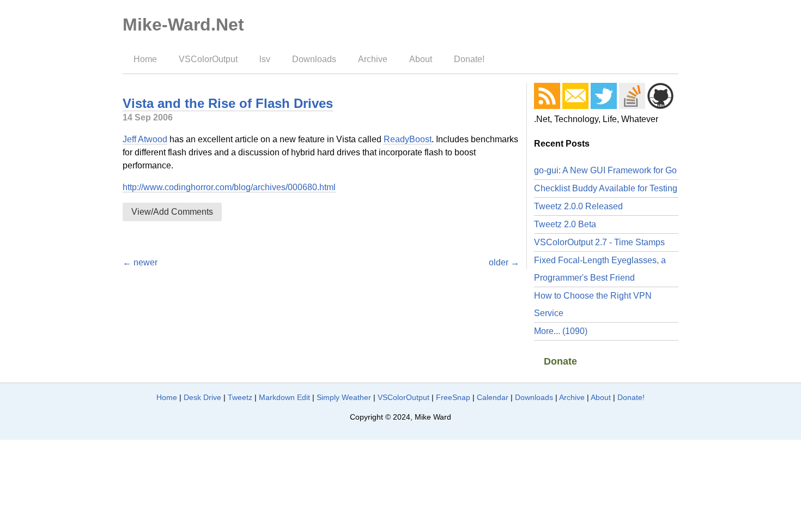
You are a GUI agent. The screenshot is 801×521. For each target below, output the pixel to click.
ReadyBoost (408, 139)
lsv (264, 59)
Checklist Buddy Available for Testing (605, 188)
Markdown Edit (284, 397)
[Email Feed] (575, 96)
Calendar (492, 397)
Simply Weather (344, 397)
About (420, 59)
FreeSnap (453, 397)
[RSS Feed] (547, 96)
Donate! (469, 59)
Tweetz (240, 397)
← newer (140, 262)
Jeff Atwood (145, 139)
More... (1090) (560, 331)
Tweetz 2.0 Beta (565, 224)
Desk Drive (202, 397)
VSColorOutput (208, 59)
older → (504, 262)
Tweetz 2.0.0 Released (578, 206)
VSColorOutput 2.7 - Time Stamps (599, 242)
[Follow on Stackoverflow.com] (632, 96)
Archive (372, 59)
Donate (560, 361)
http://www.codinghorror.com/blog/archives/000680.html (229, 187)
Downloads (314, 59)
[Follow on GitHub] (660, 96)
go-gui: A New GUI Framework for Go (605, 170)
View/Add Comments (172, 211)
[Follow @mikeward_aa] (604, 96)
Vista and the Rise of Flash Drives (228, 103)
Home (145, 59)
